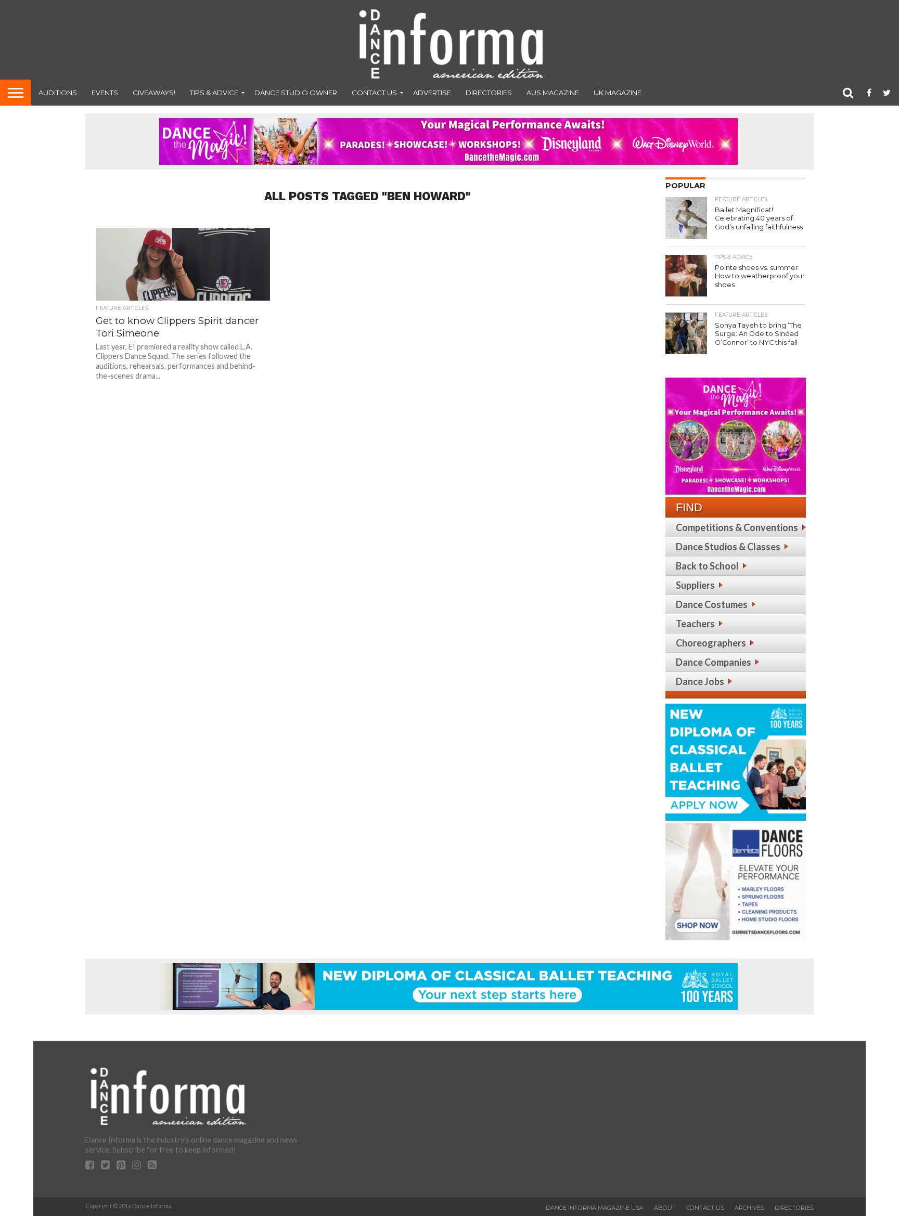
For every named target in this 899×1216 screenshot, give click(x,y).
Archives (749, 1207)
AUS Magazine (552, 92)
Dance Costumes (712, 604)
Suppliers (695, 585)
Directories (489, 92)
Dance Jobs (700, 681)
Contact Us (374, 92)
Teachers (695, 623)
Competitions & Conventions (737, 527)
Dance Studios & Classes (728, 546)
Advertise (432, 92)
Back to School (707, 566)
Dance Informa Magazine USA (595, 1207)
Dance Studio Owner (295, 92)
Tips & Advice (214, 92)
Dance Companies (713, 662)
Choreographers (711, 643)
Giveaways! (154, 92)
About (665, 1207)
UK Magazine (617, 92)
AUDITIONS (57, 92)
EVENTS (105, 92)
